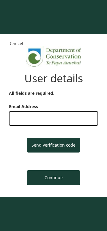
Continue (54, 177)
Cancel (16, 43)
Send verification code (53, 145)
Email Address (23, 106)
